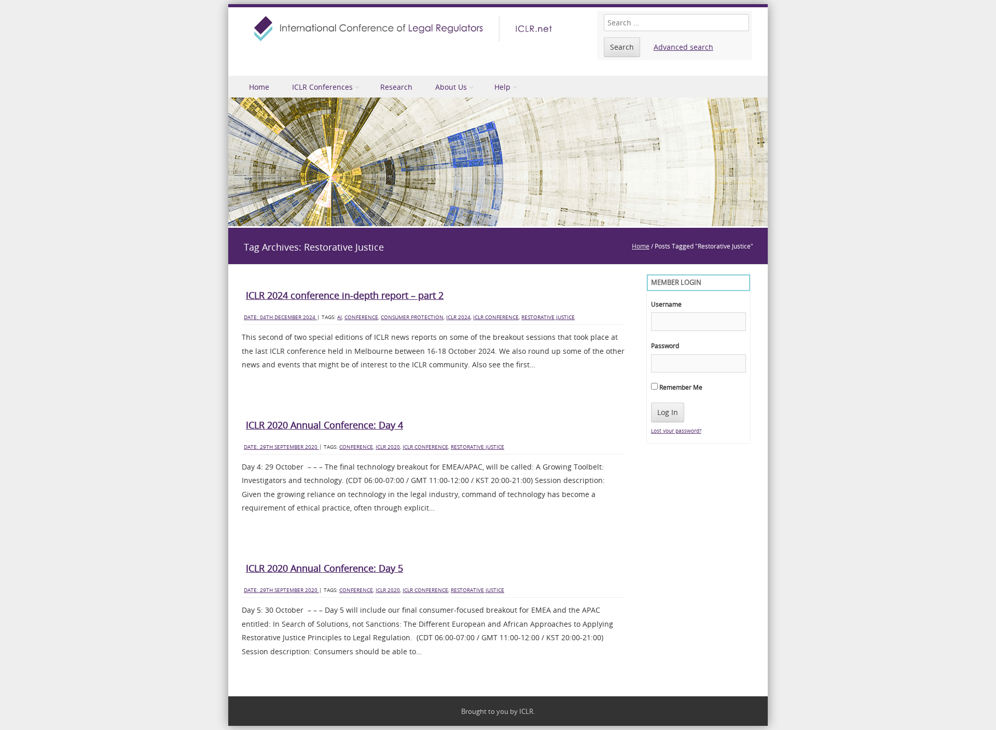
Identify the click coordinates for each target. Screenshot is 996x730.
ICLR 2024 (458, 317)
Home (259, 87)
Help (502, 87)
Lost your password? (676, 431)
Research (396, 87)
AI (339, 317)
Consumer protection (412, 317)
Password (665, 345)
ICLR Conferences (322, 87)
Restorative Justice (548, 317)
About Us (451, 87)
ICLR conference (496, 317)
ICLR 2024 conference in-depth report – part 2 (345, 295)
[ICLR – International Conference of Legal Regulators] (404, 28)
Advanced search (683, 47)
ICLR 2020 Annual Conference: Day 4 (324, 425)
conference (361, 317)
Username (666, 304)
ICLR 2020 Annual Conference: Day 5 (324, 568)
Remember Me (680, 387)
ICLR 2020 (388, 447)
